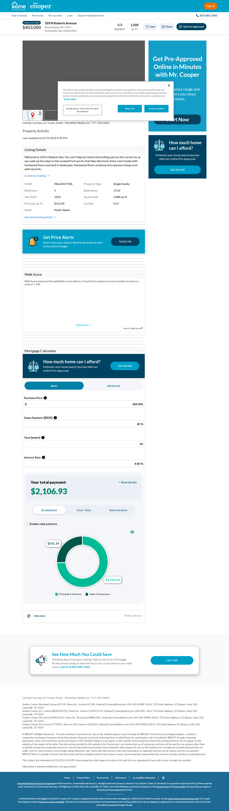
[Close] (169, 85)
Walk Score (33, 274)
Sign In (210, 6)
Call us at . (75, 666)
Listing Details (35, 149)
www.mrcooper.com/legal (51, 801)
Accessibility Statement (144, 777)
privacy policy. (70, 99)
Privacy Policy (83, 777)
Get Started (177, 169)
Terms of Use (103, 777)
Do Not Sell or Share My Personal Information (82, 110)
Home (67, 777)
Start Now (177, 119)
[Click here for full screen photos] (140, 45)
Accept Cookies (156, 108)
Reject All (130, 108)
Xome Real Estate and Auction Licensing (36, 783)
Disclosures (120, 777)
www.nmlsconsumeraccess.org (183, 798)
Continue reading (36, 175)
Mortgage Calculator (40, 351)
